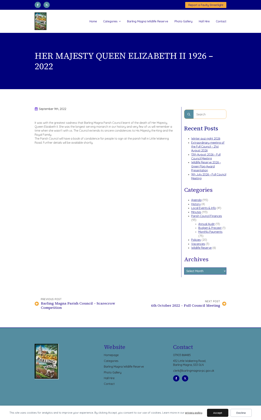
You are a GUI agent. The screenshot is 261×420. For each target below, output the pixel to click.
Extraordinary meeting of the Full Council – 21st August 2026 (207, 146)
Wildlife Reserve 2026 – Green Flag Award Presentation (206, 166)
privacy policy (193, 412)
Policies (196, 240)
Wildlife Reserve (201, 248)
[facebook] (38, 5)
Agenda (196, 200)
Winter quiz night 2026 (205, 138)
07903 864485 (182, 355)
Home (93, 21)
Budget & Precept (210, 228)
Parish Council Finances (206, 216)
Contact (221, 21)
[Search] (189, 114)
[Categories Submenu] (119, 21)
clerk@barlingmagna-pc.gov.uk (193, 370)
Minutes (196, 212)
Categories (110, 21)
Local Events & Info (203, 208)
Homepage (111, 355)
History (196, 204)
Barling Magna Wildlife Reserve (147, 21)
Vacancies (198, 244)
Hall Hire (204, 21)
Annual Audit (206, 224)
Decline (241, 412)
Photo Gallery (183, 21)
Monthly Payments (210, 232)
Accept (217, 412)
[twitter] (47, 5)
